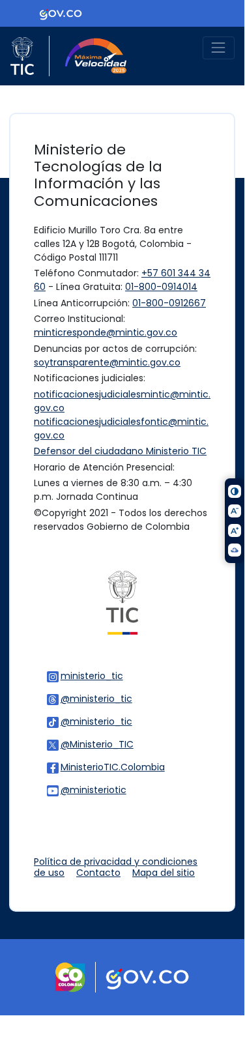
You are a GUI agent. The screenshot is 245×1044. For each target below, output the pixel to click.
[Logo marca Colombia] (70, 976)
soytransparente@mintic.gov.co (107, 362)
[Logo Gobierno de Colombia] (60, 13)
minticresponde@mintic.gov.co (105, 332)
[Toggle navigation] (219, 47)
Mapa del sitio (163, 872)
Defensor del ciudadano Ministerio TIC (120, 450)
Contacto (98, 872)
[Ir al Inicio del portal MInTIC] (122, 602)
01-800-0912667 (169, 303)
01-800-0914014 (161, 286)
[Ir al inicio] (89, 56)
